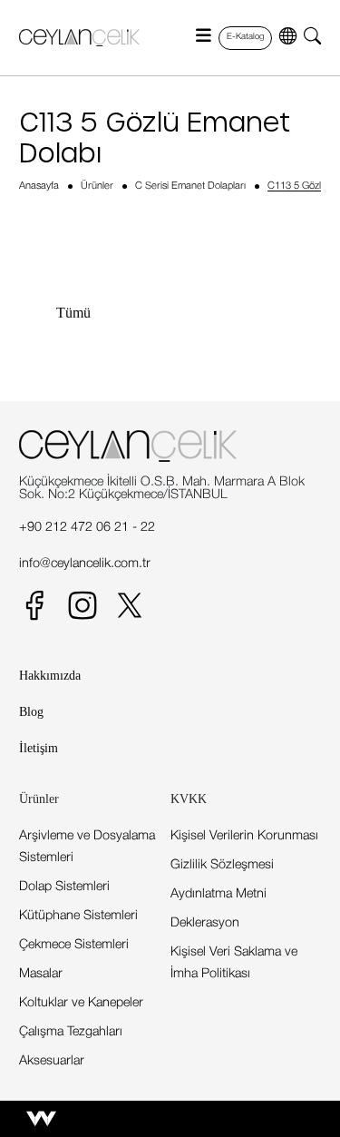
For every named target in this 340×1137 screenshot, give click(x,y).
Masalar (41, 974)
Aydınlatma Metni (218, 894)
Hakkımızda (50, 675)
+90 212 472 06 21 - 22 (87, 528)
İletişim (38, 747)
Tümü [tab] (73, 312)
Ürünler (97, 186)
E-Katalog (245, 37)
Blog (31, 711)
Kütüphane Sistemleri (78, 916)
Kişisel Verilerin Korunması (244, 836)
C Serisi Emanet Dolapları (190, 186)
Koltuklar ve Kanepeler (81, 1003)
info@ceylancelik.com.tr (85, 564)
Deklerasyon (204, 923)
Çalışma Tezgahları (70, 1032)
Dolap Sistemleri (64, 887)
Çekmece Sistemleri (74, 945)
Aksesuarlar (51, 1061)
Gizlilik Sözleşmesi (222, 865)
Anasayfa (39, 186)
